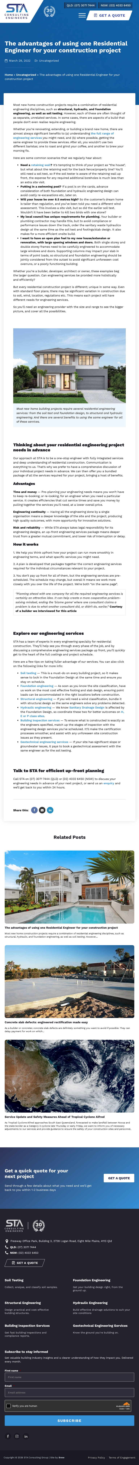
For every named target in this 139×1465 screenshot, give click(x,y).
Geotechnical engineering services (44, 742)
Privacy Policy (96, 1457)
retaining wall (40, 165)
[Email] (42, 810)
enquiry (109, 783)
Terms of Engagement (122, 1457)
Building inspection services (40, 720)
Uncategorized (26, 74)
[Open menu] (82, 15)
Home (9, 74)
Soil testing (28, 673)
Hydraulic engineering (35, 707)
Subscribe (70, 1420)
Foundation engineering (36, 686)
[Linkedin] (50, 810)
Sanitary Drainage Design (86, 707)
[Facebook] (34, 810)
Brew (61, 1457)
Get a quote (119, 1178)
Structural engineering (36, 699)
